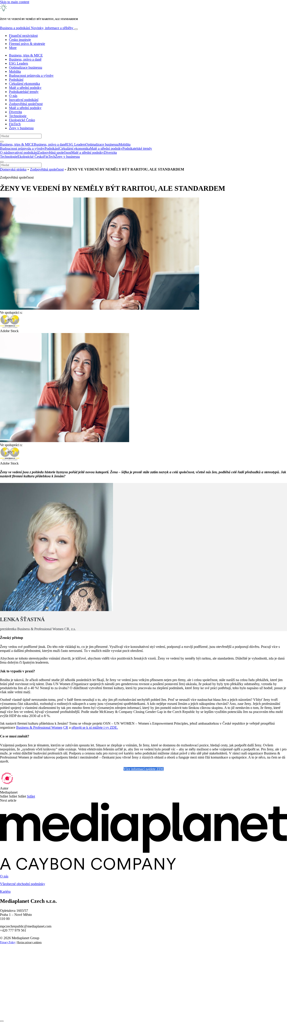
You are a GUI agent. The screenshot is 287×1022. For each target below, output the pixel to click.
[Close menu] (2, 161)
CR (65, 727)
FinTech (15, 124)
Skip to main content (14, 2)
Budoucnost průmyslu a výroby (31, 75)
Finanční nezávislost (23, 35)
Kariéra (5, 891)
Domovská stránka (13, 169)
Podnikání (16, 79)
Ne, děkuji (92, 1010)
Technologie (17, 116)
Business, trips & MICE (26, 55)
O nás (13, 96)
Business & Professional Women (39, 727)
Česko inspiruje (20, 40)
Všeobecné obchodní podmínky (22, 884)
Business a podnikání (36, 28)
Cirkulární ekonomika (24, 84)
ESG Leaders (18, 63)
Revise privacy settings (29, 942)
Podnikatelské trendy (24, 92)
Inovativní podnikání (23, 100)
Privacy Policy (7, 942)
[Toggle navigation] (76, 29)
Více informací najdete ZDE (144, 769)
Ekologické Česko (22, 120)
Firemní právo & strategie (27, 44)
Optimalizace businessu (25, 67)
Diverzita (15, 112)
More (13, 48)
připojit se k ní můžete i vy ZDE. (95, 727)
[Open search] (2, 141)
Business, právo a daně (25, 59)
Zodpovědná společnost (26, 104)
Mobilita (15, 71)
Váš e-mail (14, 995)
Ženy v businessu (21, 128)
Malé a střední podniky (25, 88)
